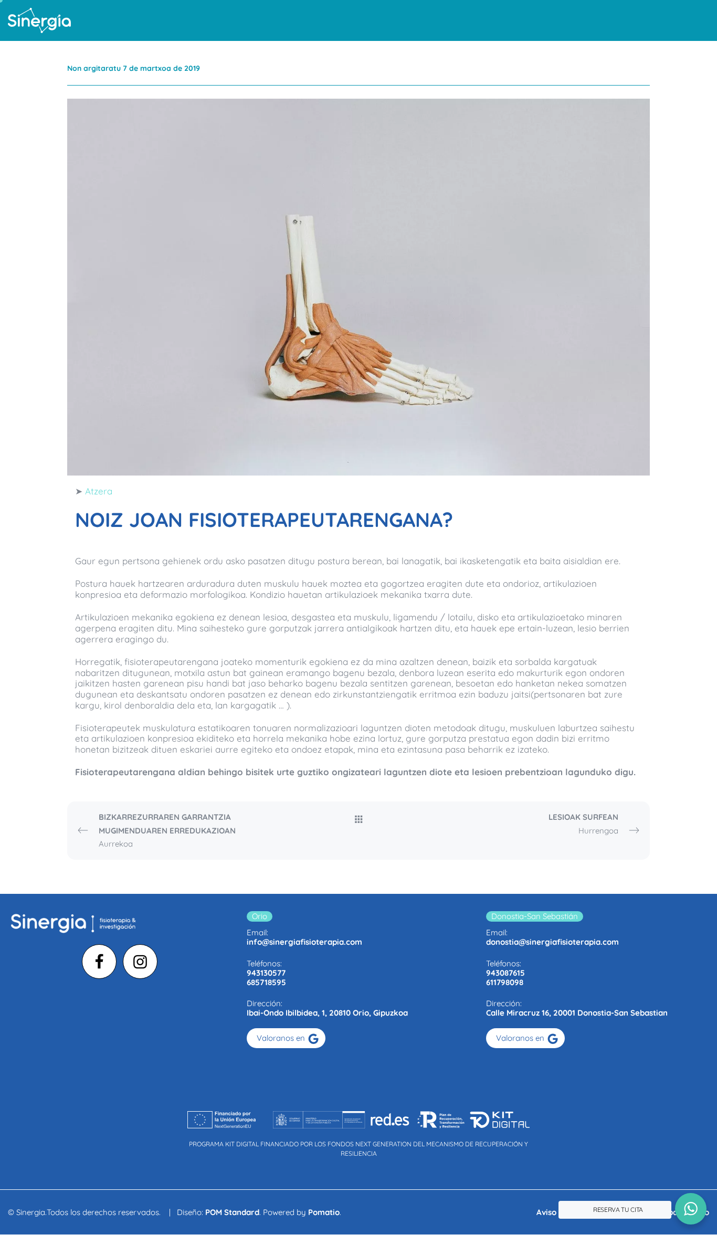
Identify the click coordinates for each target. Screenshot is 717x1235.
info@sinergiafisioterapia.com (304, 942)
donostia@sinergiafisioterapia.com (552, 942)
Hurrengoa (583, 824)
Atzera (98, 491)
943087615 (505, 973)
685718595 (266, 982)
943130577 (266, 973)
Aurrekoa (167, 830)
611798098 (504, 982)
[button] (691, 1209)
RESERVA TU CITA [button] (618, 1209)
